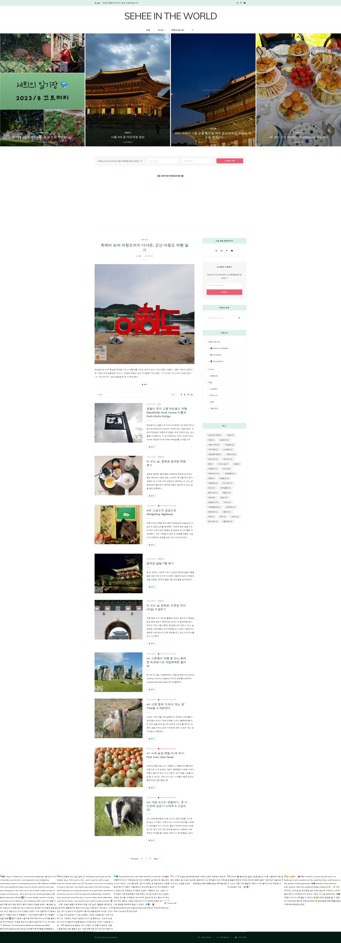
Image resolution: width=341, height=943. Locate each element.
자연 (227, 502)
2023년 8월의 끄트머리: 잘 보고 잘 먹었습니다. (120, 3)
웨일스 (226, 493)
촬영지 (227, 512)
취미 (222, 517)
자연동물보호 (214, 507)
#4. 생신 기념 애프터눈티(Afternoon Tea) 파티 (298, 137)
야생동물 (230, 473)
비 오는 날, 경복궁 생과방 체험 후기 (166, 463)
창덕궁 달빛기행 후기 (160, 563)
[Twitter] (185, 395)
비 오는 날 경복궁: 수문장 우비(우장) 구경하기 (166, 607)
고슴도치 (224, 440)
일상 (224, 497)
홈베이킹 (227, 521)
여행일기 (224, 478)
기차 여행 (213, 449)
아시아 (161, 30)
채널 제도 (214, 408)
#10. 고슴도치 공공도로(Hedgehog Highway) (161, 512)
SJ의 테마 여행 (214, 435)
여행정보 (212, 483)
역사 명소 (227, 483)
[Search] (192, 30)
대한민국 (128, 133)
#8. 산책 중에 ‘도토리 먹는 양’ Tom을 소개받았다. (166, 706)
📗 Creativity (299, 133)
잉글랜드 (213, 502)
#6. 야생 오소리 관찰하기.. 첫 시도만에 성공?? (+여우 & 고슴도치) (167, 806)
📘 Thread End (42, 133)
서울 (236, 464)
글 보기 (151, 447)
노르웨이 (214, 389)
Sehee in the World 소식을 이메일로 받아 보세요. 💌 (120, 161)
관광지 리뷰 (213, 445)
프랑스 (234, 517)
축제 (211, 517)
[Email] (191, 395)
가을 (230, 435)
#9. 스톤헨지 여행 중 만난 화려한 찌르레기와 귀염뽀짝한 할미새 (166, 662)
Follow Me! (171, 903)
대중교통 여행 (214, 454)
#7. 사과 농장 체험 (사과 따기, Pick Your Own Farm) (166, 755)
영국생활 (225, 488)
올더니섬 (212, 493)
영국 (159, 404)
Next (156, 859)
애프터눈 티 (213, 473)
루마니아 (214, 395)
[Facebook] (181, 395)
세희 (139, 256)
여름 (211, 478)
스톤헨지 (212, 469)
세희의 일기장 (177, 30)
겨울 (211, 440)
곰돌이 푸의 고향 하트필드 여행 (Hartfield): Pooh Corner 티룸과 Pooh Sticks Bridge (167, 412)
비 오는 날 (223, 464)
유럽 (148, 30)
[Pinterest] (188, 395)
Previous (134, 859)
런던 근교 (213, 459)
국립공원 (229, 445)
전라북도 (230, 507)
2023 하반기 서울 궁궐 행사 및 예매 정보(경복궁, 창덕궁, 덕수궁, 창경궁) (213, 135)
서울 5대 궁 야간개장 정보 (128, 137)
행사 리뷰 (213, 521)
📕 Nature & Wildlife (167, 506)
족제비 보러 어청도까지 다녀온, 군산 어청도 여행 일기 (144, 248)
